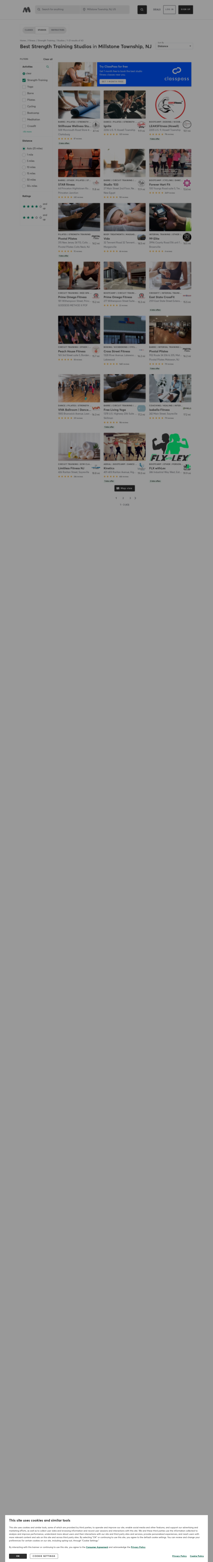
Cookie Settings (44, 1556)
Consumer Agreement (97, 1547)
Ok (18, 1556)
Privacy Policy (138, 1547)
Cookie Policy (197, 1556)
